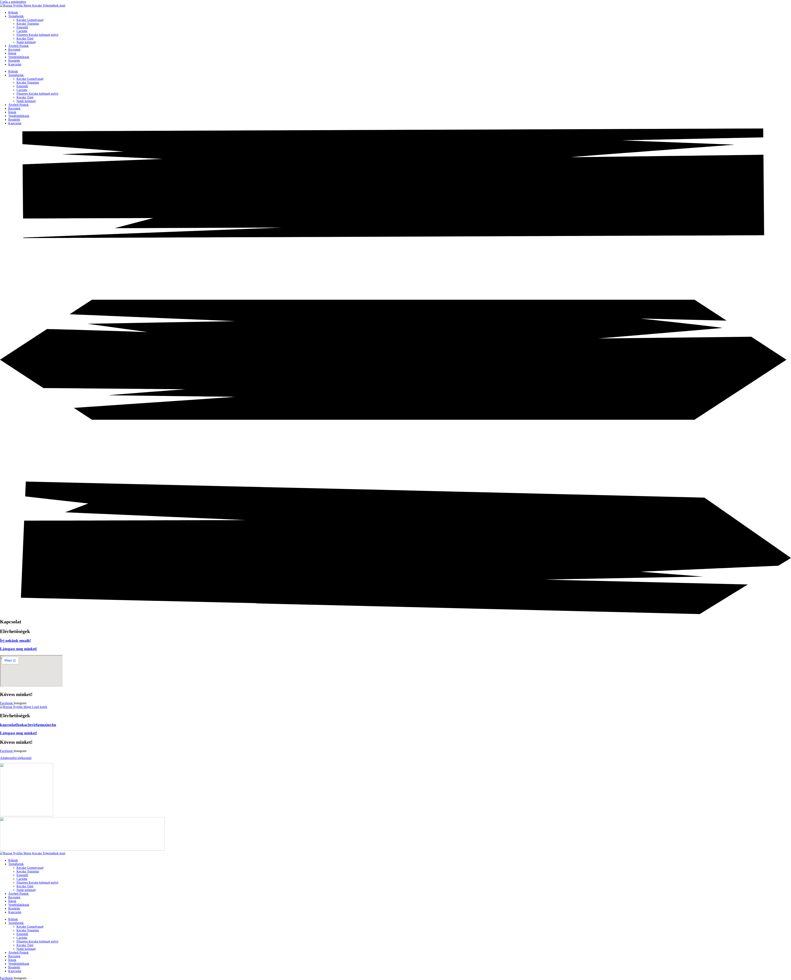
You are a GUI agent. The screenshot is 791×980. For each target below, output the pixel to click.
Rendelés (14, 60)
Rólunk (13, 12)
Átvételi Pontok (18, 46)
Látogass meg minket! (18, 649)
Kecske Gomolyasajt (29, 20)
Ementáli (22, 27)
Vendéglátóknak (18, 57)
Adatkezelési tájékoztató (16, 758)
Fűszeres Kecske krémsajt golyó (37, 34)
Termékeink (16, 16)
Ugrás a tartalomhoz (13, 2)
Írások (12, 53)
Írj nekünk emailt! (15, 640)
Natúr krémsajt (26, 42)
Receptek (14, 49)
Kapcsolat (14, 64)
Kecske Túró (24, 38)
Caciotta (21, 31)
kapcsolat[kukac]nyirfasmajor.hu (28, 725)
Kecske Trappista (27, 23)
